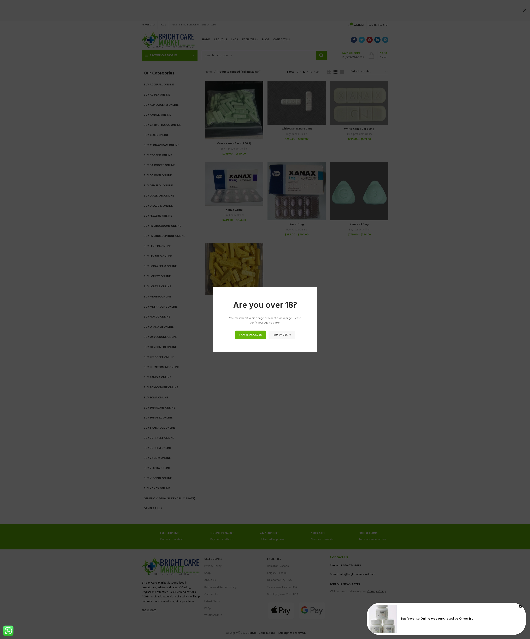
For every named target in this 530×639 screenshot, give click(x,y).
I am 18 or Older (250, 335)
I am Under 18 (282, 335)
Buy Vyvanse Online (415, 618)
